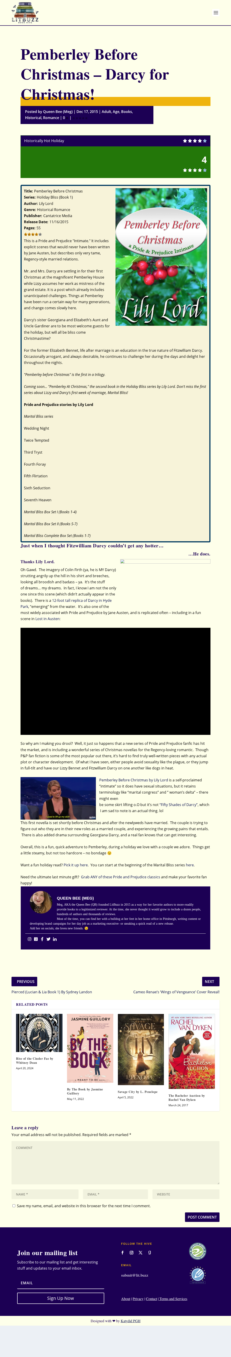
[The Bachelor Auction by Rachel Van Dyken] (192, 1051)
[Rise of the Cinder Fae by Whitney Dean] (39, 1033)
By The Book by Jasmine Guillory (85, 1091)
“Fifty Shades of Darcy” (178, 804)
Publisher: (33, 215)
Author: (31, 203)
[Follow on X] (140, 1252)
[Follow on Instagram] (131, 1252)
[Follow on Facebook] (122, 1252)
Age (116, 111)
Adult (106, 111)
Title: (28, 191)
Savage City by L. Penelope (138, 1091)
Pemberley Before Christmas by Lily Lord (133, 780)
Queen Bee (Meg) (58, 111)
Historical (33, 117)
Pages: (29, 227)
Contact (151, 1298)
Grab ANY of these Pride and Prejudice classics (120, 876)
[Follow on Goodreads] (149, 1252)
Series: (30, 197)
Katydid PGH (131, 1320)
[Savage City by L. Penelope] (141, 1049)
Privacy (138, 1298)
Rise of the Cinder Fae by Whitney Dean (34, 1060)
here (190, 864)
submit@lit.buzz (134, 1275)
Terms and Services (173, 1298)
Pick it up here (76, 864)
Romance (51, 117)
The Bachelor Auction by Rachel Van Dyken (187, 1097)
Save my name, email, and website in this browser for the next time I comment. (84, 1205)
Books (126, 111)
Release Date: (36, 221)
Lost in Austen (47, 618)
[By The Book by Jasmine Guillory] (90, 1048)
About (125, 1298)
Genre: (30, 209)
